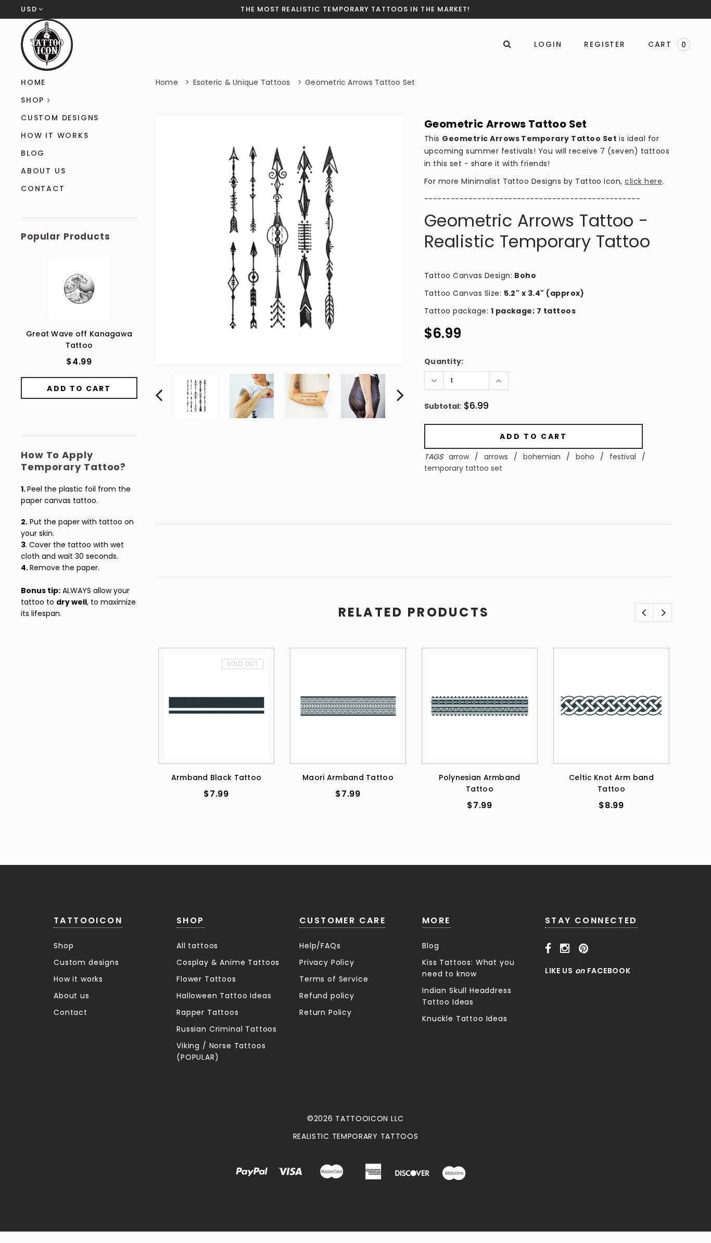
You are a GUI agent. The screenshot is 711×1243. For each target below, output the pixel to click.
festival (623, 456)
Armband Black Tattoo (216, 777)
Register (604, 44)
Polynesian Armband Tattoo (479, 783)
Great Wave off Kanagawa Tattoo (79, 339)
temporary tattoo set (463, 468)
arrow (459, 456)
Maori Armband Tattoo (347, 777)
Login (548, 44)
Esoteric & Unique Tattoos (241, 82)
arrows (496, 456)
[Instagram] (565, 949)
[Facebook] (548, 949)
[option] (279, 239)
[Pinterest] (584, 949)
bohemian (542, 456)
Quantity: (444, 361)
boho (585, 456)
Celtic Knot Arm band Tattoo (611, 783)
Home (167, 82)
